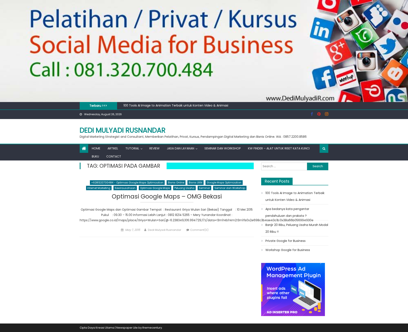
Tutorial (132, 148)
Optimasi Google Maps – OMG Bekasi (167, 197)
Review (154, 148)
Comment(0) (199, 230)
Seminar (204, 188)
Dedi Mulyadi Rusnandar (123, 130)
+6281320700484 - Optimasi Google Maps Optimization (127, 182)
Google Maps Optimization (224, 182)
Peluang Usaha (184, 188)
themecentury (152, 328)
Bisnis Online (176, 182)
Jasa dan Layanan (180, 148)
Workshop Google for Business (287, 250)
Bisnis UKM (195, 182)
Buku (95, 156)
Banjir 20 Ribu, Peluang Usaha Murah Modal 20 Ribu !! (296, 228)
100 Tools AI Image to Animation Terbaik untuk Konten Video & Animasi (175, 105)
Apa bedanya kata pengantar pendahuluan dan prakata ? (287, 212)
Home (96, 148)
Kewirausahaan (125, 188)
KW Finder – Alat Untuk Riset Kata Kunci (279, 148)
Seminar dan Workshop (222, 148)
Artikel (113, 148)
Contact (113, 156)
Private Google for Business (285, 241)
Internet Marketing (98, 188)
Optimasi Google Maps (155, 188)
